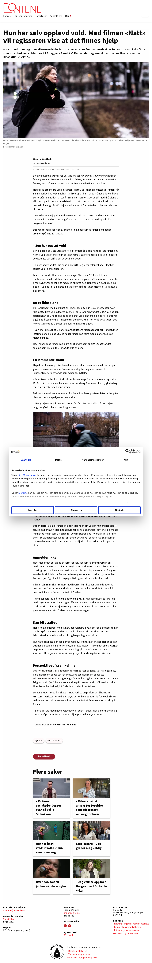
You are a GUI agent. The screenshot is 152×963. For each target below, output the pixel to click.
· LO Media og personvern (125, 933)
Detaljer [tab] (59, 460)
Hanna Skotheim (43, 159)
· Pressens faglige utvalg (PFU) (82, 957)
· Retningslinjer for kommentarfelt (131, 923)
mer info (23, 492)
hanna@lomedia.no (41, 163)
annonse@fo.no (72, 913)
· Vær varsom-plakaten (78, 954)
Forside (7, 16)
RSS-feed (68, 935)
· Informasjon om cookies (126, 930)
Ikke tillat (32, 510)
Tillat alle (119, 510)
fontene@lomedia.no (14, 910)
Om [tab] (126, 460)
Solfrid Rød (8, 919)
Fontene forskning (23, 16)
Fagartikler (41, 16)
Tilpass (74, 510)
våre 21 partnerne (27, 475)
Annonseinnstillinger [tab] (93, 460)
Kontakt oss (56, 16)
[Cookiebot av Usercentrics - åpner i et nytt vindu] (128, 451)
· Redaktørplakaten (77, 951)
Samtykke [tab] (26, 460)
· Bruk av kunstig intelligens (127, 927)
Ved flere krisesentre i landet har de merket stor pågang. (64, 671)
